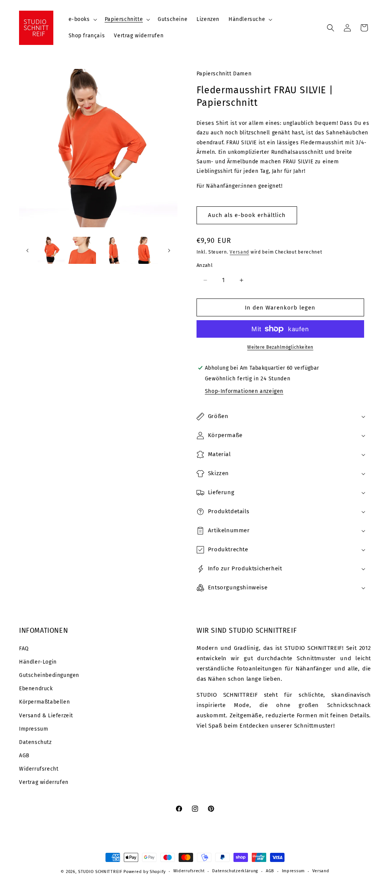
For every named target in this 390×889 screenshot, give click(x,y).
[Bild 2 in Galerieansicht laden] (82, 250)
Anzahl (205, 265)
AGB (24, 755)
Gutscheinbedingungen (49, 675)
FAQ (24, 648)
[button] (82, 19)
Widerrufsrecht (38, 769)
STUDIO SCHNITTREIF (100, 871)
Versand (239, 252)
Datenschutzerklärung (235, 870)
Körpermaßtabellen (44, 702)
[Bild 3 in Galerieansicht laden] (113, 250)
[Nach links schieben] (27, 250)
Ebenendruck (36, 688)
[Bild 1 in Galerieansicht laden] (51, 250)
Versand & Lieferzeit (46, 715)
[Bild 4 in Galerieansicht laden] (144, 250)
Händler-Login (38, 662)
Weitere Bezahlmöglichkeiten (280, 347)
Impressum (33, 729)
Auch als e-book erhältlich (247, 215)
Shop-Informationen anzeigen (244, 391)
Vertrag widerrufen (44, 782)
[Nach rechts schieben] (169, 250)
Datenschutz (35, 742)
